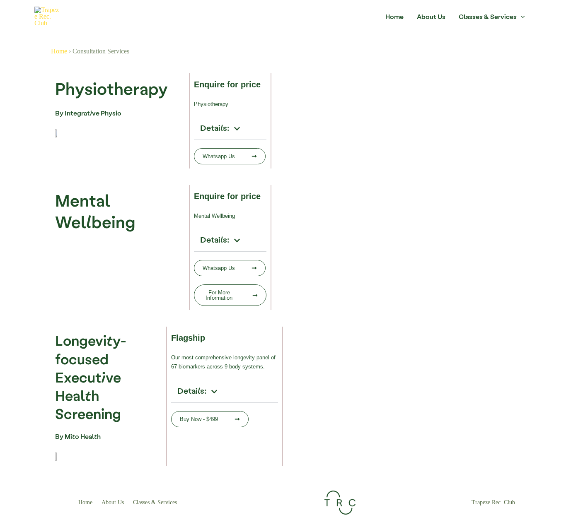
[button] (230, 128)
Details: (215, 127)
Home (394, 16)
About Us (431, 16)
